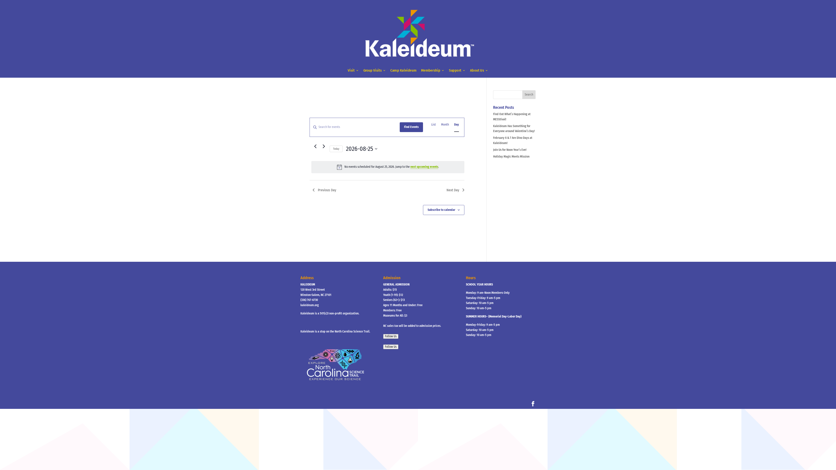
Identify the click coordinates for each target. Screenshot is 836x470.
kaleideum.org (309, 305)
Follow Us (391, 336)
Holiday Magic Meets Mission (511, 156)
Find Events (411, 127)
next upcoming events (424, 167)
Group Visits (372, 71)
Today (336, 148)
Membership (430, 71)
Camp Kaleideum (403, 71)
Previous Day (327, 190)
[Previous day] (315, 146)
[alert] (387, 167)
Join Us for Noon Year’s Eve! (509, 150)
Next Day (453, 190)
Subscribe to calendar (441, 210)
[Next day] (323, 146)
